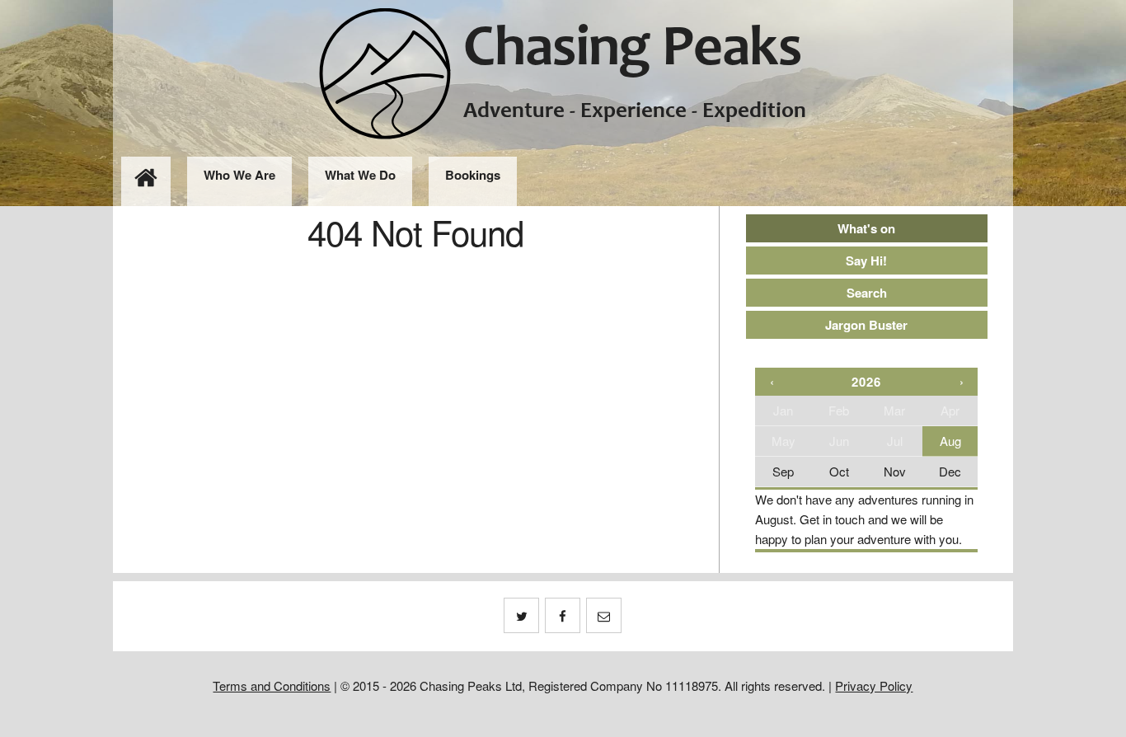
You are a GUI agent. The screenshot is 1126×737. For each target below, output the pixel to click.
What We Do (360, 175)
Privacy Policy (874, 685)
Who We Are (239, 175)
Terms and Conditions (272, 685)
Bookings (472, 175)
